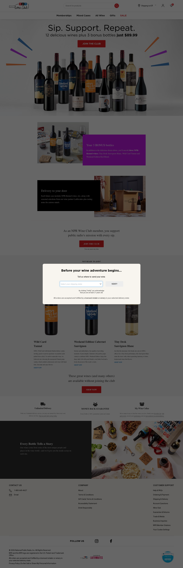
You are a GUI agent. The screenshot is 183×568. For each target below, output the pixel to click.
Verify (114, 284)
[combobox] (81, 284)
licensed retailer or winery (95, 298)
